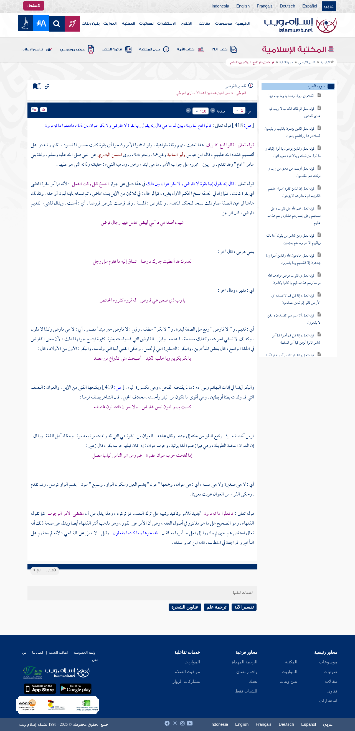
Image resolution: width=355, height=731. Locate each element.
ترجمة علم (216, 607)
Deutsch (287, 6)
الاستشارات (166, 23)
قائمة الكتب (112, 49)
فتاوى (332, 691)
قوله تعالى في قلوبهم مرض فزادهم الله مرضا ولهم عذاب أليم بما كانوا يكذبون (294, 279)
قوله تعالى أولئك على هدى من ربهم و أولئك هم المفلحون (294, 172)
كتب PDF (219, 49)
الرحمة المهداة (244, 662)
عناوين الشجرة (185, 607)
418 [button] (203, 111)
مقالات (204, 23)
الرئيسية (242, 23)
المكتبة (128, 23)
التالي (38, 571)
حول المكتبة (149, 49)
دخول (32, 5)
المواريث (109, 23)
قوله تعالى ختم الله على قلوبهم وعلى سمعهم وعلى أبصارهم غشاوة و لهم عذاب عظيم (294, 216)
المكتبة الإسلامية (295, 49)
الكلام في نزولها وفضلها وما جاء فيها (291, 96)
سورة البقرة (286, 62)
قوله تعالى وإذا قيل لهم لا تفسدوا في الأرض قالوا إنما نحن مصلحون (296, 299)
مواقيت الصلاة (187, 671)
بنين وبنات (91, 23)
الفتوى (186, 23)
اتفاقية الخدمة (58, 653)
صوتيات (330, 671)
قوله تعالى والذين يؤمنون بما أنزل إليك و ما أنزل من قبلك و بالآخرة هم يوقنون (293, 152)
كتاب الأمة (185, 49)
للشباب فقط (246, 691)
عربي (329, 6)
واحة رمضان (246, 671)
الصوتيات (146, 23)
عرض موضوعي (72, 49)
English (243, 6)
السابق (50, 571)
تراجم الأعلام (32, 49)
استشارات (328, 701)
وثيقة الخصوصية (84, 653)
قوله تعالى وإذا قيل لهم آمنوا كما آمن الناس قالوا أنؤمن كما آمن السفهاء (296, 339)
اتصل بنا (37, 653)
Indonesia (220, 6)
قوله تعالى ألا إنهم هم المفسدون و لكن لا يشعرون (294, 319)
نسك (253, 681)
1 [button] (242, 110)
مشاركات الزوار (186, 681)
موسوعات (223, 23)
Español (309, 6)
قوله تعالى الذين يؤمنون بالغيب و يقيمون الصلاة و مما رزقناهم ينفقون (293, 132)
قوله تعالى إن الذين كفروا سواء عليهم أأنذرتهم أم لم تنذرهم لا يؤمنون (294, 192)
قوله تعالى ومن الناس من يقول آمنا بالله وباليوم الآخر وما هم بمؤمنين (293, 239)
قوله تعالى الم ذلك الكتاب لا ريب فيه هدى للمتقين (295, 112)
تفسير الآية (244, 607)
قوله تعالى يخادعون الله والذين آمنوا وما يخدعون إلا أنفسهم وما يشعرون (293, 259)
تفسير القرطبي (306, 62)
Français (265, 6)
